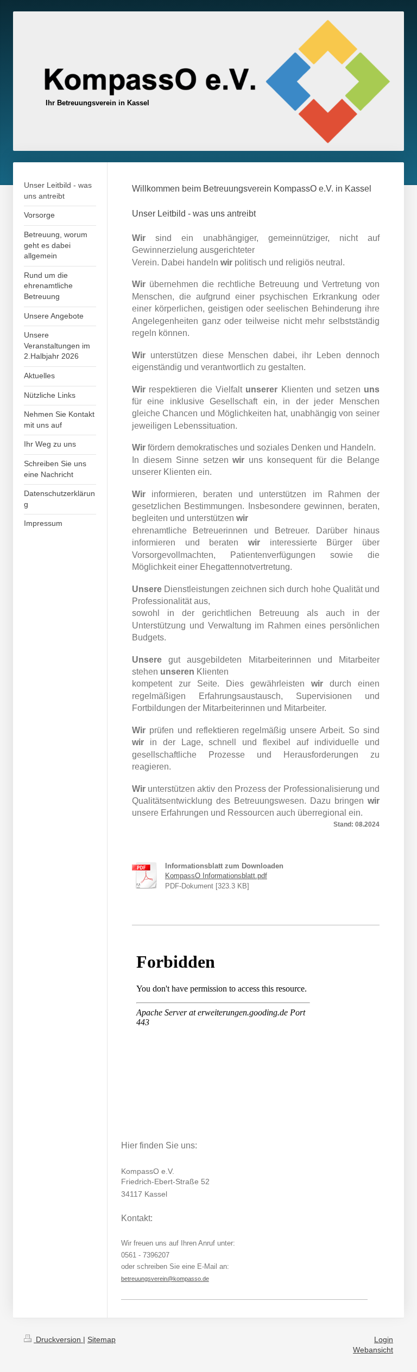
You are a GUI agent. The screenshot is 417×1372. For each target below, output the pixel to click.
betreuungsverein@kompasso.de (165, 1278)
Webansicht (373, 1349)
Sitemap (101, 1339)
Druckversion (58, 1339)
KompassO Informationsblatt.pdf (216, 876)
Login (383, 1339)
